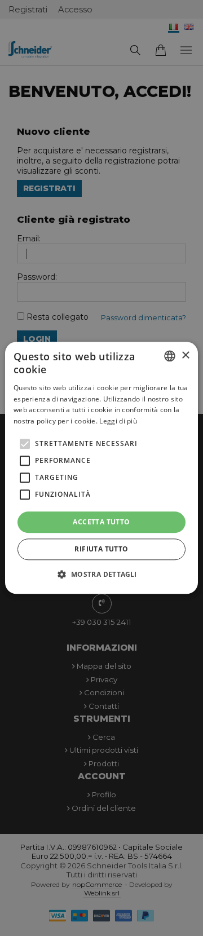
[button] (101, 574)
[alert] (101, 468)
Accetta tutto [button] (101, 522)
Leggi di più (118, 421)
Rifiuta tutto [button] (101, 549)
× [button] (185, 355)
